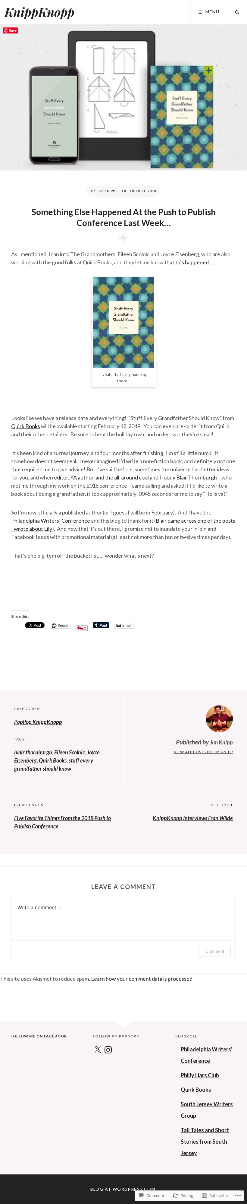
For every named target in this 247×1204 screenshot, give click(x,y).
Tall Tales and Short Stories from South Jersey (205, 1141)
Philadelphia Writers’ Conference (50, 520)
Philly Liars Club (200, 1075)
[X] (97, 1050)
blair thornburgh (33, 752)
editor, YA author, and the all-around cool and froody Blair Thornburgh (135, 477)
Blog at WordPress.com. (123, 1189)
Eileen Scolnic (69, 752)
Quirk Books (25, 426)
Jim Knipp (106, 191)
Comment (214, 951)
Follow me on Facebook (39, 1036)
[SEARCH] (237, 12)
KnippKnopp (39, 12)
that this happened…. (189, 262)
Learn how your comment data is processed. (142, 978)
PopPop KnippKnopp (38, 721)
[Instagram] (108, 1050)
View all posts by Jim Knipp (203, 752)
